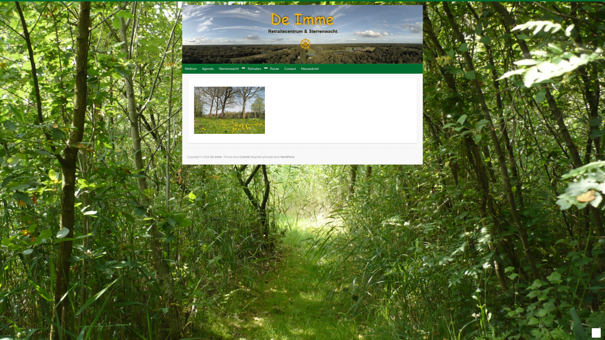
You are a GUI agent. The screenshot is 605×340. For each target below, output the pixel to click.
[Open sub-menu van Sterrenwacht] (243, 68)
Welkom (191, 69)
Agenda (208, 69)
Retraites (254, 69)
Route (274, 69)
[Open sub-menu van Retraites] (266, 68)
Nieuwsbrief (310, 69)
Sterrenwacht (229, 69)
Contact (290, 69)
